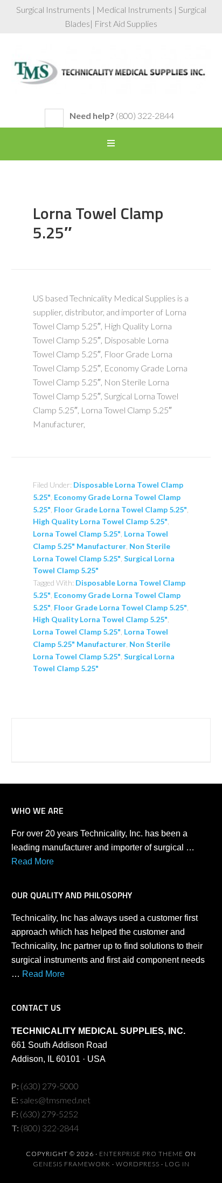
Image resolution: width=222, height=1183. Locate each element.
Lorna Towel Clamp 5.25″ (98, 223)
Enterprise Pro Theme (141, 1154)
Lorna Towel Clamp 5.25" (77, 533)
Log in (177, 1164)
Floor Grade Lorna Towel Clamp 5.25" (120, 509)
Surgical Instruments (111, 76)
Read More (32, 861)
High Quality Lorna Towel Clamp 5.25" (100, 521)
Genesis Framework (71, 1164)
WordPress (137, 1164)
